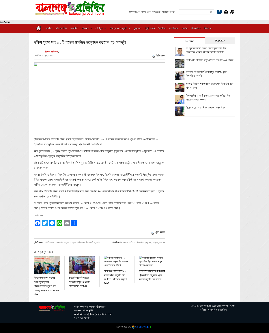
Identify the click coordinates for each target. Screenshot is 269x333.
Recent (189, 40)
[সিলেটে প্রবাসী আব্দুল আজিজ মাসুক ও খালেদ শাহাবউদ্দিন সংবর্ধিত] (82, 265)
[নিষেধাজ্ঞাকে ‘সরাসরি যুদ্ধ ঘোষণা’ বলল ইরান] (179, 113)
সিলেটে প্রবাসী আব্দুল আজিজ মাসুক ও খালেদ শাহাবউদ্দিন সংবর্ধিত (79, 282)
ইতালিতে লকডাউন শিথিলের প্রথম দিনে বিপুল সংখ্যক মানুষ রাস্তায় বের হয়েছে (152, 275)
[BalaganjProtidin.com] (70, 13)
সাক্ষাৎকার (173, 28)
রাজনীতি (74, 28)
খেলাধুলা (99, 28)
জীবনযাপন (195, 28)
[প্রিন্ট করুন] (153, 55)
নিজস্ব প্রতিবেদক (51, 51)
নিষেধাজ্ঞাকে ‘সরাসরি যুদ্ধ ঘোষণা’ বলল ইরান (205, 107)
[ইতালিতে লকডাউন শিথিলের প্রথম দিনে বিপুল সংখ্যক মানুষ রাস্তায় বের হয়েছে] (152, 261)
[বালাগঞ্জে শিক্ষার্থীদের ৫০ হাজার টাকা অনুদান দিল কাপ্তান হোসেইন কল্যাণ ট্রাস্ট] (117, 261)
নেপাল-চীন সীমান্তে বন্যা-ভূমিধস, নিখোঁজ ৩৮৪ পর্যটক (209, 60)
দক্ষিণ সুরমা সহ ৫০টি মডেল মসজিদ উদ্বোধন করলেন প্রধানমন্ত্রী (80, 42)
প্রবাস (184, 28)
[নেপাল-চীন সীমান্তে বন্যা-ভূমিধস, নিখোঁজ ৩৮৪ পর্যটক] (179, 66)
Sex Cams (5, 21)
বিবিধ (206, 28)
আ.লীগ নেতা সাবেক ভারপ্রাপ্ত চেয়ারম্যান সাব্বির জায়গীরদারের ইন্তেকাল (72, 242)
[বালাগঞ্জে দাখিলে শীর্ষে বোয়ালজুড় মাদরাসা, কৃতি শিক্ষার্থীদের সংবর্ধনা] (179, 78)
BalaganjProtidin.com (221, 306)
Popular (220, 40)
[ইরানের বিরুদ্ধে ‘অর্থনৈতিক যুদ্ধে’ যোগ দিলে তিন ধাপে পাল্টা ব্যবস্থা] (179, 89)
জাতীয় (49, 28)
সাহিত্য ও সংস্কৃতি (118, 28)
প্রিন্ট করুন (160, 55)
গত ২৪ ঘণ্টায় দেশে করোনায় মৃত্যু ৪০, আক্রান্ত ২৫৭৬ (144, 242)
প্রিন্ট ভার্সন (150, 28)
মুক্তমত (137, 28)
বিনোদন (161, 28)
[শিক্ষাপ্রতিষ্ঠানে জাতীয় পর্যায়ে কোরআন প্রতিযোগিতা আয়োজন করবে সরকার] (179, 101)
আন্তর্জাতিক (61, 28)
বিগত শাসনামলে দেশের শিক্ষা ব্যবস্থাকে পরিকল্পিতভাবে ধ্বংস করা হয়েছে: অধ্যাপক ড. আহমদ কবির (46, 286)
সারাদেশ (85, 28)
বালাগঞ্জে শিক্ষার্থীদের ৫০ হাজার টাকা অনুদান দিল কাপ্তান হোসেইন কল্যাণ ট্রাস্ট (115, 277)
